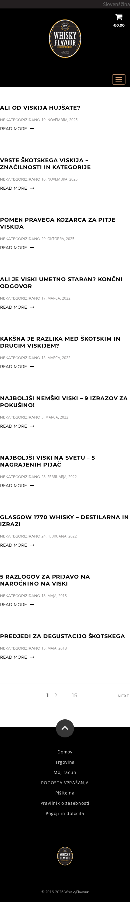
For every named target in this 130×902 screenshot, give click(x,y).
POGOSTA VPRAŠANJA (65, 783)
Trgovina (65, 762)
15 (74, 695)
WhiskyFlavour (76, 891)
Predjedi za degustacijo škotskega (62, 636)
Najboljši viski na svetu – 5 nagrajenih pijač (47, 461)
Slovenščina (116, 4)
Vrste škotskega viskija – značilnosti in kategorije (45, 164)
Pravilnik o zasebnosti (65, 803)
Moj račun (65, 772)
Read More (13, 128)
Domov (65, 752)
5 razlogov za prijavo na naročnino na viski (45, 580)
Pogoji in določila (65, 813)
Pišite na (65, 793)
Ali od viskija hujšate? (40, 107)
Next (124, 695)
